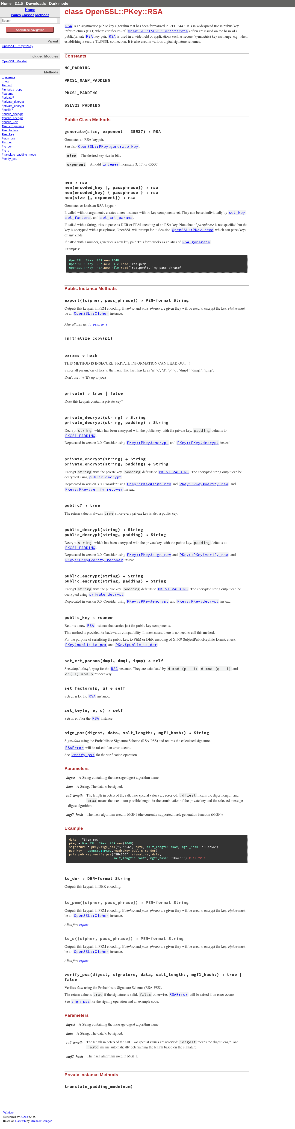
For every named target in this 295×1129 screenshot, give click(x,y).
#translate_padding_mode (19, 154)
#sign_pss (8, 138)
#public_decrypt (12, 114)
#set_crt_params (13, 126)
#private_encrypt (13, 106)
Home (6, 4)
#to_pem (7, 146)
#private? (8, 97)
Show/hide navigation (30, 30)
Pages (16, 15)
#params (7, 93)
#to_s (5, 150)
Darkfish (20, 1121)
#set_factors (10, 130)
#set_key (8, 134)
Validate (8, 1112)
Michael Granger (40, 1121)
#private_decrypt (13, 101)
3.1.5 (19, 4)
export (83, 924)
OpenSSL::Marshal (14, 61)
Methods (42, 15)
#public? (7, 110)
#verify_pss (9, 158)
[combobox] (29, 20)
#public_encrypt (12, 118)
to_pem (93, 324)
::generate (8, 77)
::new (5, 81)
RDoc (24, 1116)
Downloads (36, 4)
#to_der (7, 142)
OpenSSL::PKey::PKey (17, 46)
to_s (104, 324)
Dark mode (58, 4)
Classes (28, 15)
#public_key (10, 122)
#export (7, 85)
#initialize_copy (12, 89)
